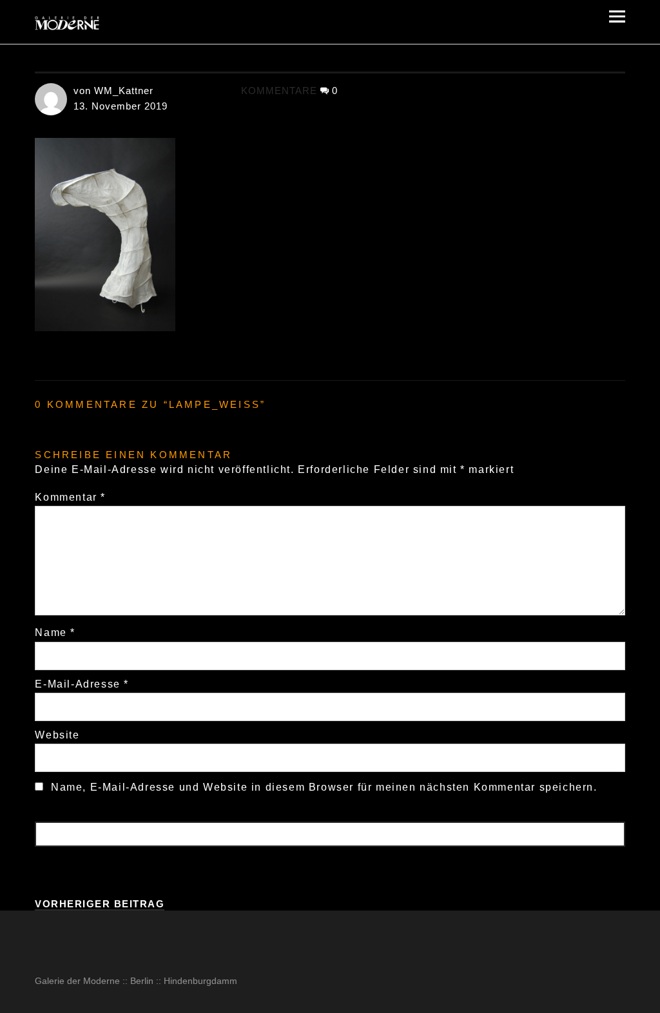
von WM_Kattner (113, 90)
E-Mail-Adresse (82, 684)
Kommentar (70, 497)
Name (55, 632)
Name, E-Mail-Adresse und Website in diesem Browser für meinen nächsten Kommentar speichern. (324, 787)
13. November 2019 (120, 106)
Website (57, 734)
